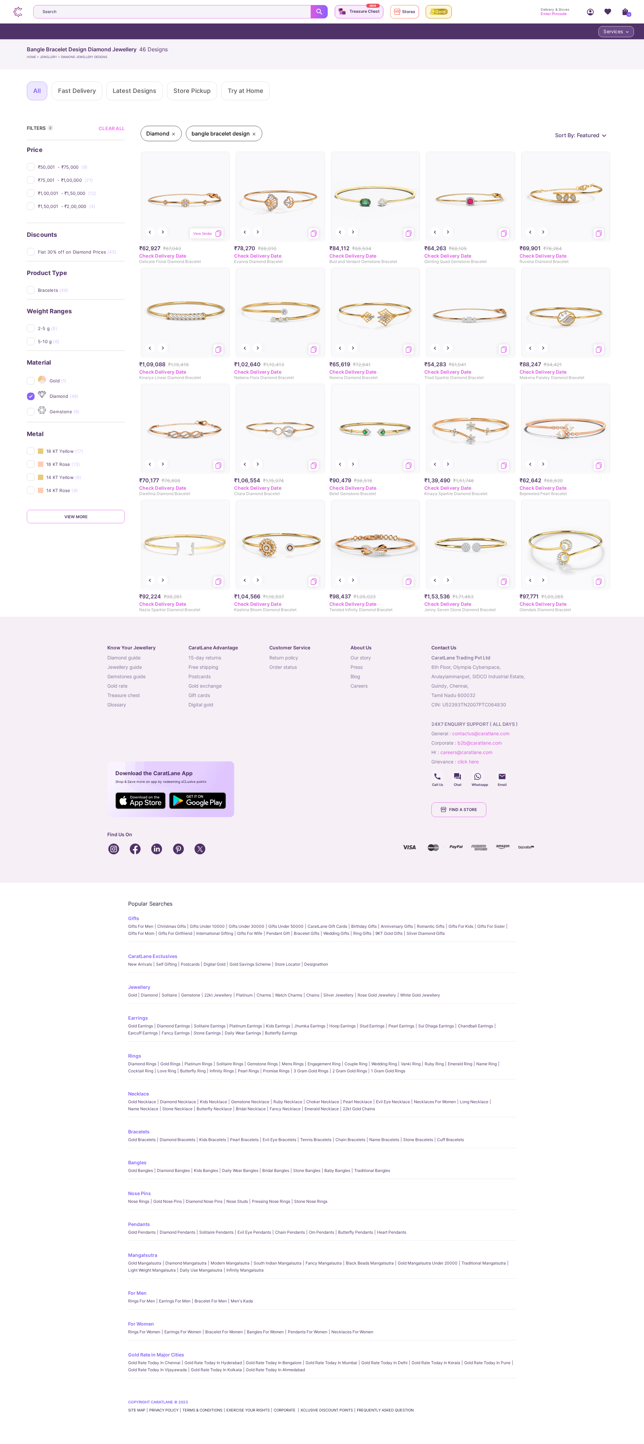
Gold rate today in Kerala (436, 1362)
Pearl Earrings (401, 1025)
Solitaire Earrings (209, 1025)
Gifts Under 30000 (246, 926)
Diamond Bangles (173, 1170)
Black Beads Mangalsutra (370, 1263)
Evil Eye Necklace (393, 1101)
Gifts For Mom (141, 933)
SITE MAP (136, 1410)
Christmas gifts (171, 926)
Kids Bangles (206, 1170)
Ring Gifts (362, 933)
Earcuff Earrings (143, 1032)
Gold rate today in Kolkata (216, 1369)
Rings (134, 1056)
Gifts (133, 918)
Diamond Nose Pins (204, 1201)
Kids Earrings (278, 1025)
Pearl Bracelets (244, 1139)
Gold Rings (170, 1063)
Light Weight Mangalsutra (152, 1270)
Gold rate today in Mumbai (331, 1362)
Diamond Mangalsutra (186, 1263)
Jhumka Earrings (309, 1025)
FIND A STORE (463, 809)
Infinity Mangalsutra (245, 1270)
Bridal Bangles (275, 1170)
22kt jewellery (218, 995)
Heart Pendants (391, 1232)
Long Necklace (474, 1101)
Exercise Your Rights (248, 1410)
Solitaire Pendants (216, 1232)
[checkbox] (81, 167)
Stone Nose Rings (310, 1201)
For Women (141, 1324)
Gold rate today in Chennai (154, 1362)
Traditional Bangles (372, 1170)
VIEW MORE (76, 516)
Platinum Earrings (245, 1025)
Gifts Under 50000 (286, 926)
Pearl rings (248, 1070)
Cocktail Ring (140, 1070)
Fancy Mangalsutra (324, 1263)
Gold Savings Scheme (250, 964)
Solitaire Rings (229, 1063)
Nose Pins (139, 1193)
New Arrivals (140, 964)
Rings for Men (141, 1300)
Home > (33, 57)
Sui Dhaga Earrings (436, 1025)
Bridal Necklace (251, 1108)
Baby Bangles (337, 1170)
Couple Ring (355, 1063)
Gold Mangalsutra (144, 1263)
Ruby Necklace (287, 1101)
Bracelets (139, 1131)
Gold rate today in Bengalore (274, 1362)
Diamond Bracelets (177, 1139)
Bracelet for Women (224, 1331)
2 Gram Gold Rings (349, 1070)
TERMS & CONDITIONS (202, 1410)
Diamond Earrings (173, 1025)
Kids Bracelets (212, 1139)
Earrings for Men (175, 1300)
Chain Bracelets (350, 1139)
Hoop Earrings (342, 1025)
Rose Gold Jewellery (377, 995)
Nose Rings (138, 1201)
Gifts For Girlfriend (175, 933)
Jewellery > (50, 57)
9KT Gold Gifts (388, 933)
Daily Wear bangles (240, 1170)
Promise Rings (276, 1070)
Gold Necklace (142, 1101)
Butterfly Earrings (281, 1032)
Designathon (316, 964)
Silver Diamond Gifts (426, 933)
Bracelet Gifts (306, 933)
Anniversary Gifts (397, 926)
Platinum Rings (198, 1063)
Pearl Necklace (357, 1101)
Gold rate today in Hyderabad (213, 1362)
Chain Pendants (290, 1232)
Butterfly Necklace (214, 1108)
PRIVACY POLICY (163, 1410)
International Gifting (214, 933)
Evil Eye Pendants (254, 1232)
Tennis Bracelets (315, 1139)
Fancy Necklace (285, 1108)
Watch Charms (288, 995)
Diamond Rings (142, 1063)
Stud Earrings (372, 1025)
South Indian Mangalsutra (278, 1263)
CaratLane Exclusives (152, 956)
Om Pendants (321, 1232)
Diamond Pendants (177, 1232)
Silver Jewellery (338, 995)
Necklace (138, 1094)
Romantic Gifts (430, 926)
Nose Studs (237, 1201)
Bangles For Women (265, 1331)
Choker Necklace (322, 1101)
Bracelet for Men (211, 1300)
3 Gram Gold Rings (310, 1070)
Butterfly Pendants (355, 1232)
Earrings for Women (182, 1331)
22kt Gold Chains (359, 1108)
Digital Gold (214, 964)
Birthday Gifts (364, 926)
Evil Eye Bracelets (279, 1139)
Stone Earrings (207, 1032)
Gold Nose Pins (167, 1201)
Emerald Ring (460, 1063)
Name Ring (486, 1063)
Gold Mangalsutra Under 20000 (428, 1263)
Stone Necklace (177, 1108)
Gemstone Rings (262, 1063)
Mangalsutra (142, 1255)
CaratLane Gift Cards (327, 926)
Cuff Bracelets (450, 1139)
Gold (132, 995)
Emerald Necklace (322, 1108)
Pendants (139, 1224)
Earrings (138, 1018)
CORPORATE (285, 1410)
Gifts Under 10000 (207, 926)
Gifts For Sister (491, 926)
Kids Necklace (213, 1101)
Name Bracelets (384, 1139)
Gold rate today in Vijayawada (157, 1369)
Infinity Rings (222, 1070)
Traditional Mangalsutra (484, 1263)
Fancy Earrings (176, 1032)
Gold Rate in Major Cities (156, 1354)
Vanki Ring (411, 1063)
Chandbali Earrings (475, 1025)
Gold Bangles (140, 1170)
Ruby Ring (434, 1063)
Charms (264, 995)
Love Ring (166, 1070)
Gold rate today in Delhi (384, 1362)
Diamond (149, 995)
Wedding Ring (384, 1063)
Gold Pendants (142, 1232)
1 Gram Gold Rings (388, 1070)
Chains (312, 995)
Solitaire (169, 995)
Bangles (137, 1162)
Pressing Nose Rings (271, 1201)
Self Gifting (166, 964)
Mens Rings (293, 1063)
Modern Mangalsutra (230, 1263)
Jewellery (139, 987)
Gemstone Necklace (250, 1101)
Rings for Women (144, 1331)
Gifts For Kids (460, 926)
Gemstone (190, 995)
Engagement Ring (324, 1063)
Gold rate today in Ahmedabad (275, 1369)
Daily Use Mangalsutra (201, 1270)
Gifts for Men (140, 926)
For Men (137, 1293)
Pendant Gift (278, 933)
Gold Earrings (140, 1025)
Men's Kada (242, 1300)
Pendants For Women (307, 1331)
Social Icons (437, 776)
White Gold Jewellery (420, 995)
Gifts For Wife (249, 933)
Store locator (287, 964)
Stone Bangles (306, 1170)
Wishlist (608, 12)
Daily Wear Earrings (243, 1032)
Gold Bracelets (142, 1139)
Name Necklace (143, 1108)
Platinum (244, 995)
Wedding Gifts (336, 933)
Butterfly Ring (193, 1070)
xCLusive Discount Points (327, 1410)
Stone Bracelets (418, 1139)
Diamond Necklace (178, 1101)
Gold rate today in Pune (487, 1362)
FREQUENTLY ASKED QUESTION (385, 1410)
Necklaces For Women (435, 1101)
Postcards (190, 964)
